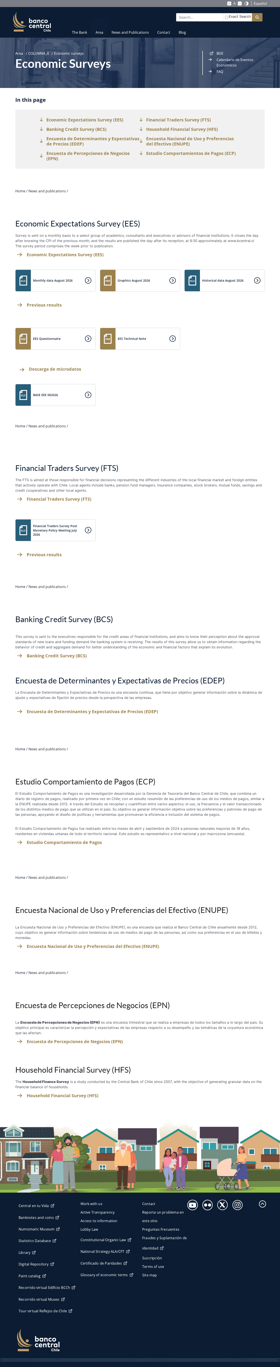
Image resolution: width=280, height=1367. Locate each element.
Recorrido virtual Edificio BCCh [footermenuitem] (44, 1287)
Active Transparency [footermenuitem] (97, 1212)
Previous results (44, 305)
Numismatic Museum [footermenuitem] (36, 1229)
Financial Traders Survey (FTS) (59, 499)
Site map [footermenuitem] (149, 1275)
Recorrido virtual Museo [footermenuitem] (39, 1299)
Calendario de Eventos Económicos (235, 62)
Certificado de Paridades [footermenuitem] (101, 1263)
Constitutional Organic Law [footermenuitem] (103, 1239)
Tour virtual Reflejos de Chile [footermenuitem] (43, 1311)
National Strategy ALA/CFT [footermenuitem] (102, 1251)
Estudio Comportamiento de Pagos (64, 842)
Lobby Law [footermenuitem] (89, 1229)
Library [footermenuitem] (24, 1252)
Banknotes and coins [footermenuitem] (36, 1217)
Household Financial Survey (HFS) (62, 1095)
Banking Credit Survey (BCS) (57, 655)
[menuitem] (79, 29)
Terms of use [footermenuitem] (153, 1266)
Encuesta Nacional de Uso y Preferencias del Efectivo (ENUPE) (93, 946)
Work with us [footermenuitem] (91, 1203)
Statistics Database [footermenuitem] (35, 1240)
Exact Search (240, 16)
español (260, 3)
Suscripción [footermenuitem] (152, 1258)
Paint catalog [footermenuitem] (30, 1276)
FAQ (220, 71)
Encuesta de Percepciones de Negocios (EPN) (75, 1041)
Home (20, 191)
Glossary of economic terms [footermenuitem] (104, 1274)
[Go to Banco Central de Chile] (32, 22)
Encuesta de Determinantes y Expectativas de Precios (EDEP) (92, 711)
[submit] (257, 17)
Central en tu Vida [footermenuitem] (34, 1205)
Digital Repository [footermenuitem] (34, 1264)
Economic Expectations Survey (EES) (65, 254)
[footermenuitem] (191, 1204)
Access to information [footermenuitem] (98, 1220)
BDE (220, 53)
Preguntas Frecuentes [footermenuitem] (160, 1229)
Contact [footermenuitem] (148, 1203)
